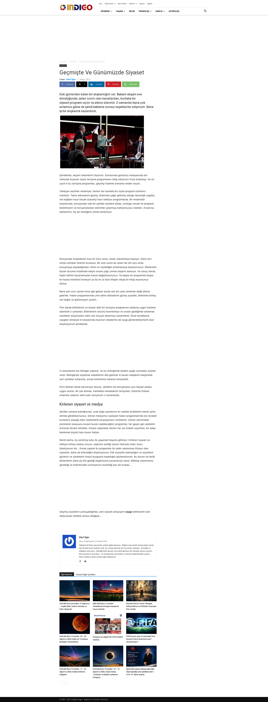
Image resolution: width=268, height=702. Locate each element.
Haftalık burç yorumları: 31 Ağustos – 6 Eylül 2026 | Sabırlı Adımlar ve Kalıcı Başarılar (74, 606)
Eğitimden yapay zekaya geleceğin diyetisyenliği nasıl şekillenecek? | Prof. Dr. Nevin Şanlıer (140, 672)
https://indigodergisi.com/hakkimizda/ (93, 541)
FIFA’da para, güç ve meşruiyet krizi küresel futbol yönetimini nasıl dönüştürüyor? (140, 639)
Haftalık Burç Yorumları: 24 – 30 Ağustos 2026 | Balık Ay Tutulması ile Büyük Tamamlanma (73, 639)
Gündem (105, 11)
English (149, 4)
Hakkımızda (109, 4)
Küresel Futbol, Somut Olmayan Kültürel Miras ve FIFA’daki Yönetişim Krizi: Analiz (141, 606)
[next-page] (65, 683)
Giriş (100, 4)
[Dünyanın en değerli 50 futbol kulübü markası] (108, 624)
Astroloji (174, 11)
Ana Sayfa (63, 61)
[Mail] (86, 561)
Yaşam (119, 11)
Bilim (132, 11)
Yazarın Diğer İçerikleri (85, 574)
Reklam (132, 4)
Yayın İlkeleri (122, 4)
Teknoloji (144, 11)
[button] (205, 11)
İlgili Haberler (66, 574)
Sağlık (158, 11)
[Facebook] (81, 561)
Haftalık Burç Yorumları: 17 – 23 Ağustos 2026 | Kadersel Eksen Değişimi (72, 672)
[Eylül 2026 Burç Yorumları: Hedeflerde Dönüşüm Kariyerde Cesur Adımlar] (108, 590)
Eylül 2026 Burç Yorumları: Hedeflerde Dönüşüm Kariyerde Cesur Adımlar (106, 606)
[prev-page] (61, 683)
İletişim (141, 4)
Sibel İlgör (71, 79)
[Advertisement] (134, 37)
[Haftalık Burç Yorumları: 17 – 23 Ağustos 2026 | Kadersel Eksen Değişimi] (74, 656)
